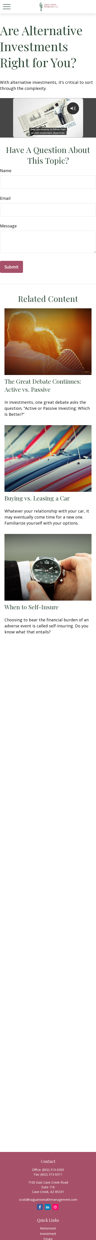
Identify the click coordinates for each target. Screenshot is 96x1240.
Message (8, 226)
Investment (48, 1234)
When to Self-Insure (31, 607)
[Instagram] (55, 1207)
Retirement (48, 1228)
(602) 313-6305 (53, 1170)
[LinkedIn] (48, 1207)
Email (5, 198)
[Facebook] (40, 1207)
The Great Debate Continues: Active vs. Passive (42, 385)
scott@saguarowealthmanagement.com (48, 1199)
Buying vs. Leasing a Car (37, 498)
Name (5, 170)
